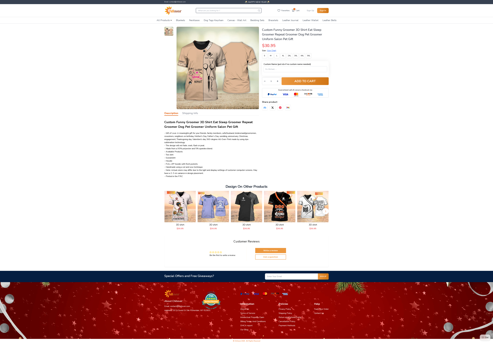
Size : (269, 50)
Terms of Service (247, 313)
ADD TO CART (305, 81)
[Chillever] (173, 10)
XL (283, 55)
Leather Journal (290, 20)
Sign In (323, 10)
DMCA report (246, 325)
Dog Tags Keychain (213, 20)
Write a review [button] (270, 250)
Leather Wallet (310, 20)
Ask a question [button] (270, 257)
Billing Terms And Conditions (253, 321)
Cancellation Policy (287, 321)
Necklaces (194, 20)
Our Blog (244, 329)
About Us (244, 309)
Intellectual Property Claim (252, 317)
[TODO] (265, 107)
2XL (289, 55)
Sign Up (310, 10)
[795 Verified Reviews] (211, 310)
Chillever (238, 341)
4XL (302, 55)
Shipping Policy (285, 313)
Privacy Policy (285, 309)
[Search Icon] (259, 10)
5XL (308, 55)
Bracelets (273, 20)
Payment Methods (287, 325)
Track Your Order (321, 309)
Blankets (180, 20)
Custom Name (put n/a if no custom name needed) (287, 64)
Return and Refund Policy (290, 317)
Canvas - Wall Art (236, 20)
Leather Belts (329, 20)
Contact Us (319, 313)
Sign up (323, 276)
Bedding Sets (257, 20)
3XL (295, 55)
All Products (163, 20)
